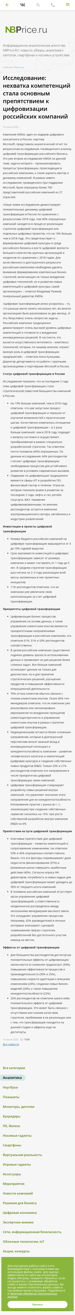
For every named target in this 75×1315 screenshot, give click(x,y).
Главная (7, 67)
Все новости (11, 1044)
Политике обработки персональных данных (32, 1295)
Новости (19, 67)
